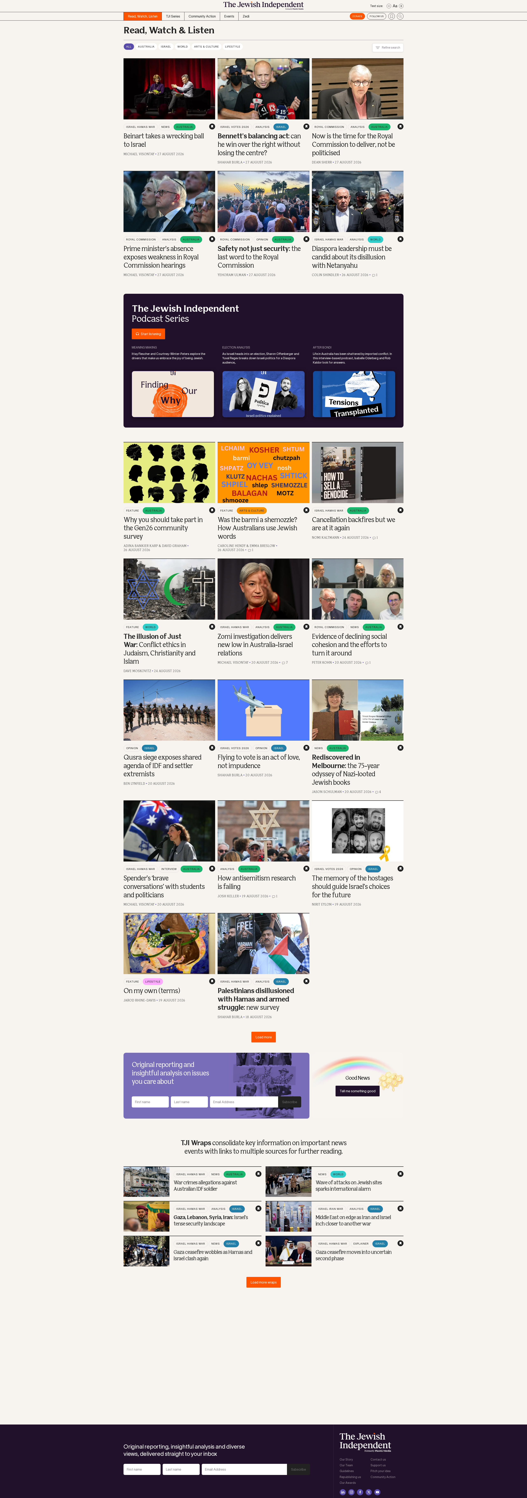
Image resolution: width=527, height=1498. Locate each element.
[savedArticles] (391, 16)
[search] (400, 16)
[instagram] (351, 1492)
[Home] (263, 7)
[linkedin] (343, 1492)
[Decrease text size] (389, 6)
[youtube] (377, 1492)
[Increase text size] (401, 6)
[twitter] (369, 1492)
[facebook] (360, 1492)
